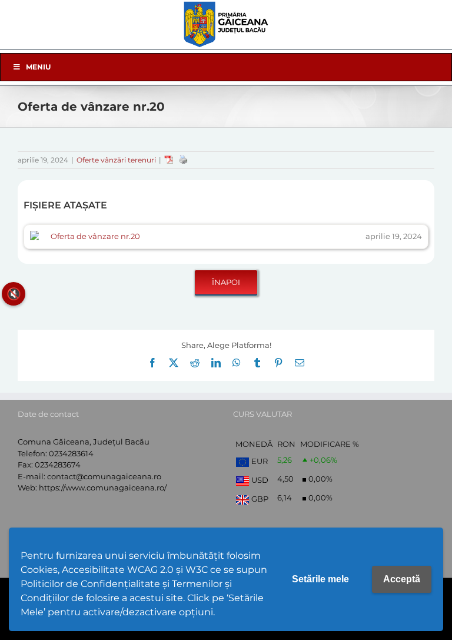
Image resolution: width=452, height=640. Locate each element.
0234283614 (71, 453)
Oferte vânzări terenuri (116, 159)
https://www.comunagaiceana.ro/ (103, 487)
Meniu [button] (38, 66)
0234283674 (58, 464)
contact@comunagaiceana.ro (104, 476)
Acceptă (401, 579)
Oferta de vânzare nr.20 (95, 236)
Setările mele (320, 579)
